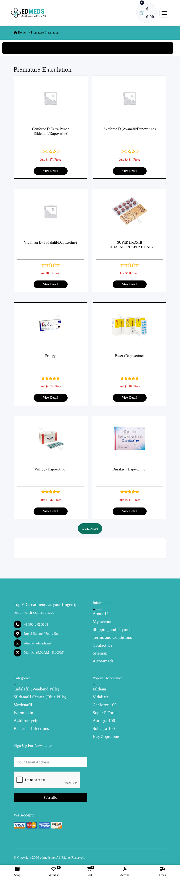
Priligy (50, 355)
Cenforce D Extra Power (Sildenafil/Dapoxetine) (50, 131)
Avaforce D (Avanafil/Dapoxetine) (129, 128)
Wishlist (54, 872)
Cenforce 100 (105, 704)
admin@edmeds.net (37, 643)
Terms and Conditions (112, 637)
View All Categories (88, 48)
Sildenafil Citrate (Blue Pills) (40, 696)
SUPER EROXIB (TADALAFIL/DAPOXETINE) (129, 244)
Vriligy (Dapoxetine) (50, 469)
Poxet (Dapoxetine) (129, 355)
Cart (89, 872)
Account (125, 875)
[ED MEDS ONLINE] (28, 13)
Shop (17, 875)
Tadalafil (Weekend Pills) (36, 689)
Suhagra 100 (104, 728)
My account (103, 621)
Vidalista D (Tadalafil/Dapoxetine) (50, 242)
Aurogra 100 (104, 720)
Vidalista (101, 696)
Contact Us (102, 645)
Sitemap (100, 653)
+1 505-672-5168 (36, 624)
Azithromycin (26, 720)
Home (21, 32)
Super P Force (105, 712)
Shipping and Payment (113, 629)
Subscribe (50, 797)
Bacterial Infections (31, 728)
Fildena (99, 689)
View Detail (50, 170)
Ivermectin (23, 712)
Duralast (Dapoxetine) (129, 469)
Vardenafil (23, 704)
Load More (90, 528)
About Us (101, 613)
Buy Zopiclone (106, 736)
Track (162, 875)
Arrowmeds (103, 660)
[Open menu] (164, 13)
